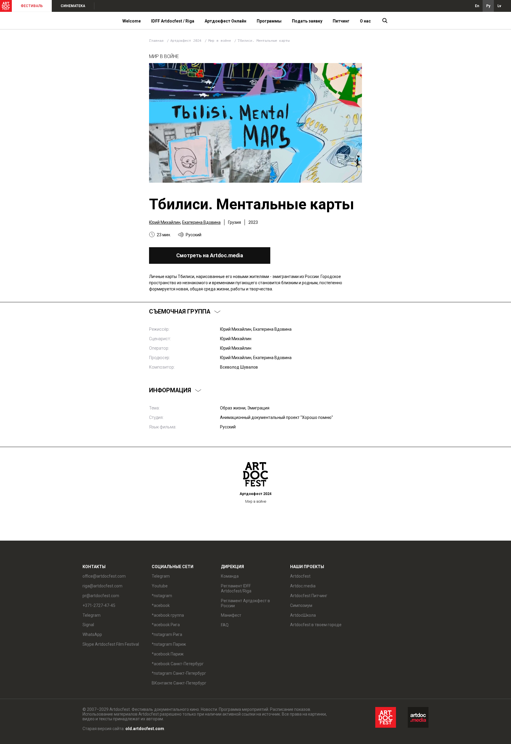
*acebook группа (168, 615)
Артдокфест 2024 (186, 40)
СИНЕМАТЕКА (73, 6)
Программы (269, 21)
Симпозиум (301, 605)
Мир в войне (220, 40)
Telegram (161, 576)
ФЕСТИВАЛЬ (32, 6)
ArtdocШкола (303, 615)
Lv (499, 6)
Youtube (160, 586)
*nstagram (162, 595)
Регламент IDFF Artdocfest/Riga (236, 588)
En (477, 6)
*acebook (161, 605)
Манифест (231, 615)
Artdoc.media (303, 586)
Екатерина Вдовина (201, 222)
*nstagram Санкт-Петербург (179, 673)
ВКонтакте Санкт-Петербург (179, 683)
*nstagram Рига (167, 634)
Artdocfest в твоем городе (316, 624)
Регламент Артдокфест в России (245, 603)
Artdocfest (300, 576)
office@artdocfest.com (104, 576)
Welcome (131, 21)
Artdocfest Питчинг (308, 595)
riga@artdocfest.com (102, 586)
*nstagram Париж (169, 644)
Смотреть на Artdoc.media (209, 255)
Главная (156, 40)
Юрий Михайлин (164, 222)
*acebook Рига (166, 624)
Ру (488, 6)
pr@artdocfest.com (101, 595)
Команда (230, 576)
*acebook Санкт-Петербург (178, 663)
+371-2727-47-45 (99, 605)
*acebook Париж (168, 654)
